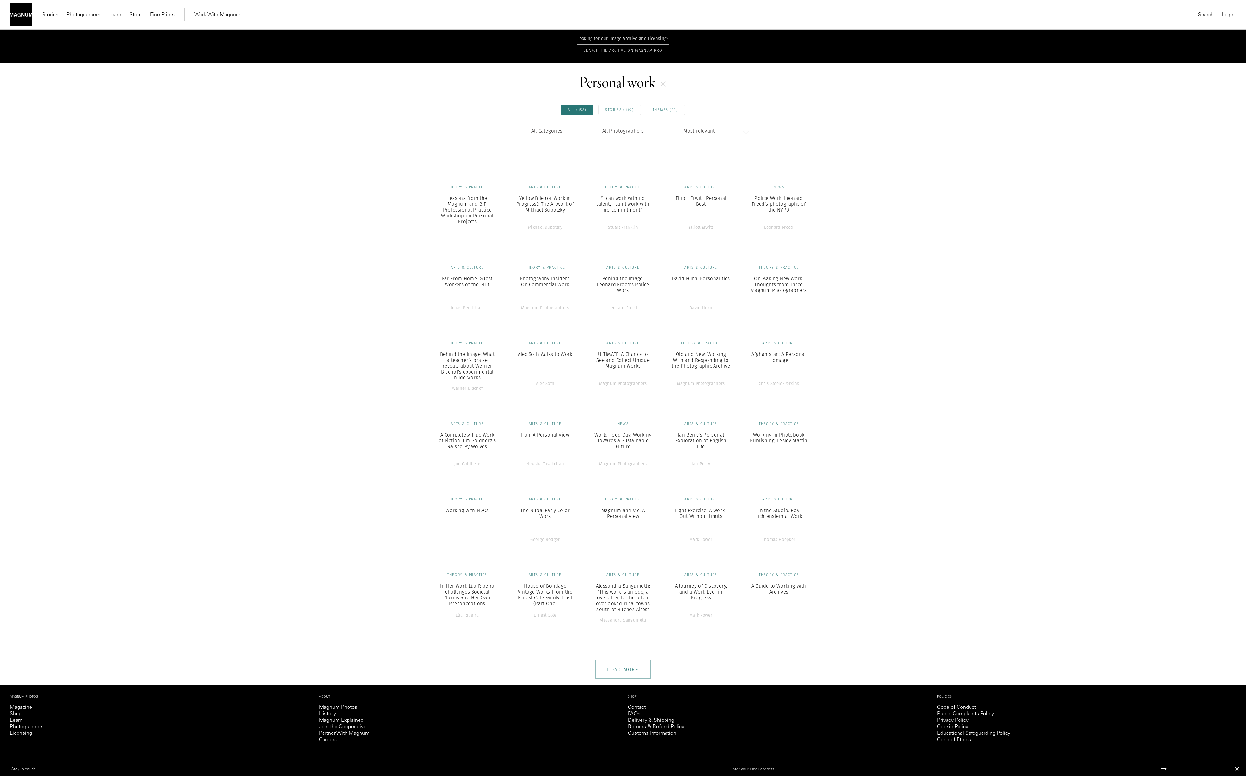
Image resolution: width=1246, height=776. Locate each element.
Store (135, 15)
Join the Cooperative (343, 727)
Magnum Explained (341, 720)
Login (1228, 15)
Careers (328, 740)
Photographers (83, 15)
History (327, 714)
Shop (16, 714)
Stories (50, 15)
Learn (114, 15)
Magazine (21, 707)
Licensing (21, 733)
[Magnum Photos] (21, 14)
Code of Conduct (956, 707)
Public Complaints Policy (965, 714)
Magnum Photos (338, 707)
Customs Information (652, 733)
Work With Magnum (217, 15)
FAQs (634, 714)
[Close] (1237, 768)
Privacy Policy (953, 720)
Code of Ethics (954, 740)
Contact (637, 707)
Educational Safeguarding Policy (973, 733)
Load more (623, 669)
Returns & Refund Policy (656, 727)
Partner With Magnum (344, 733)
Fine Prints (162, 15)
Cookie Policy (952, 727)
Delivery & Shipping (651, 720)
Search (1206, 15)
